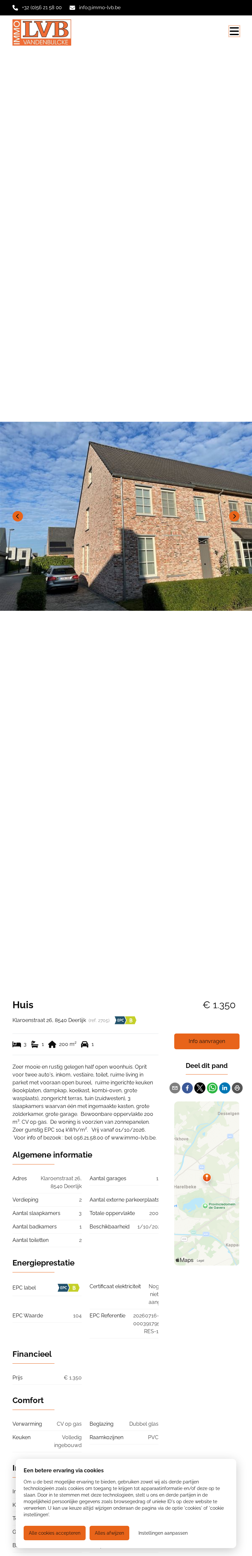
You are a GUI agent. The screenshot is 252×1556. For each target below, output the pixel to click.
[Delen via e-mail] (174, 1088)
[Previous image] (17, 516)
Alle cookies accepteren (54, 1533)
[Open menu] (234, 31)
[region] (126, 516)
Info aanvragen (207, 1041)
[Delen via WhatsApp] (212, 1088)
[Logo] (43, 32)
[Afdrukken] (237, 1088)
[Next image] (234, 516)
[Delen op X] (199, 1088)
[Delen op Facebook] (187, 1088)
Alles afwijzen (109, 1533)
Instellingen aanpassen (163, 1533)
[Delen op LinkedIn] (224, 1088)
